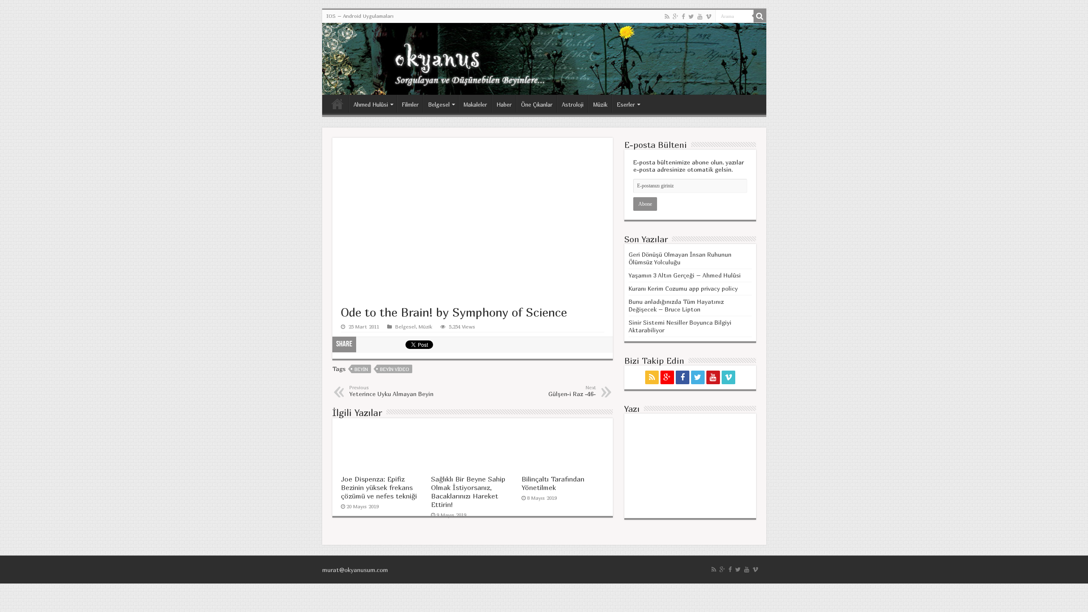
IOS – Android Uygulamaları (360, 16)
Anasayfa (337, 104)
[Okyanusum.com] (544, 59)
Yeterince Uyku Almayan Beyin (391, 391)
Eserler (626, 104)
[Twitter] (691, 16)
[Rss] (667, 16)
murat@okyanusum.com (355, 569)
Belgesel (439, 104)
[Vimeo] (708, 16)
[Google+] (675, 16)
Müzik (600, 104)
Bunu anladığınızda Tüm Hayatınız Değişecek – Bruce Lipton (676, 305)
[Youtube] (700, 16)
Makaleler (475, 104)
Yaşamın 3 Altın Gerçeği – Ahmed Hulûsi (685, 275)
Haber (504, 104)
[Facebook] (683, 16)
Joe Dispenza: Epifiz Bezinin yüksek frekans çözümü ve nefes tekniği (379, 487)
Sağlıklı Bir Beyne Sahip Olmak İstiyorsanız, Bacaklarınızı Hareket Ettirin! (468, 492)
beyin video (394, 369)
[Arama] (760, 16)
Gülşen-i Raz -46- (572, 391)
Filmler (410, 104)
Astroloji (573, 104)
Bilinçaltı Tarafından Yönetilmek (552, 483)
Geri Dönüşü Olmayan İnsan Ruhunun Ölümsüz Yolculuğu (680, 258)
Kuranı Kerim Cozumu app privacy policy (683, 288)
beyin (361, 369)
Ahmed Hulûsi (371, 104)
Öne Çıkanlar (536, 104)
